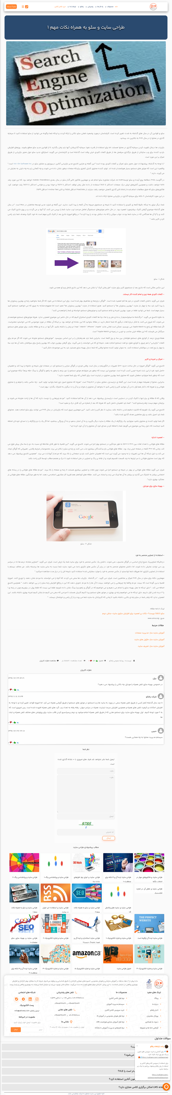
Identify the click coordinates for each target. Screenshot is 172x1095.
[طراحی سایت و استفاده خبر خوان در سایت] (55, 893)
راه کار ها (100, 7)
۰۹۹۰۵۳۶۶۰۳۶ (60, 1003)
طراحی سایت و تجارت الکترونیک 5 (87, 968)
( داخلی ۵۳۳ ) (55, 998)
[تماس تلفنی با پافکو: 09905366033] (26, 7)
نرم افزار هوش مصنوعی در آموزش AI (110, 1016)
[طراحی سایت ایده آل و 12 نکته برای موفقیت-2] (24, 953)
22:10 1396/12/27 (16, 731)
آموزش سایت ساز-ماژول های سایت (149, 639)
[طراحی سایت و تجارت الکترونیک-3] (55, 953)
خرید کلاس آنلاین (60, 7)
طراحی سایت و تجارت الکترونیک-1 (118, 938)
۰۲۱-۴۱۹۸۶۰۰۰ (74, 1015)
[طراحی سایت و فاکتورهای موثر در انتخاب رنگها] (149, 862)
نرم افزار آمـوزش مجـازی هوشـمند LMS (110, 1022)
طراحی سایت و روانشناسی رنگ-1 (56, 877)
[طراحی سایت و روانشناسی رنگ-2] (24, 862)
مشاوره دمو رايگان (11, 6)
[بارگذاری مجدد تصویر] (86, 823)
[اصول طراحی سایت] (118, 953)
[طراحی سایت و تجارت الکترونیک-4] (149, 953)
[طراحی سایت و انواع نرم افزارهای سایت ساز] (87, 862)
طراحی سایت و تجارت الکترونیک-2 (55, 938)
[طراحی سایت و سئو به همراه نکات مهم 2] (87, 893)
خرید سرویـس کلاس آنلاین (114, 1010)
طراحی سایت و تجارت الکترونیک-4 (149, 968)
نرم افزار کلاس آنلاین (116, 998)
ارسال (109, 838)
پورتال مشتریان (152, 1016)
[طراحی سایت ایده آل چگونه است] (149, 923)
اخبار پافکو (154, 1010)
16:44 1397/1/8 (15, 696)
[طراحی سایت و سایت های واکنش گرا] (118, 893)
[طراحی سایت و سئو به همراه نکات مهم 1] (86, 83)
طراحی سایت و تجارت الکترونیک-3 (55, 968)
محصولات (110, 7)
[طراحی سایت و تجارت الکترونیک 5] (87, 953)
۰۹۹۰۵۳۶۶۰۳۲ (74, 1003)
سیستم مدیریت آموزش (115, 1004)
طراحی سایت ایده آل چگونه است (150, 938)
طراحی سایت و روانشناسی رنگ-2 (24, 877)
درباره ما (155, 1004)
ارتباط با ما (73, 7)
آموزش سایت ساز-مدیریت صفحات (149, 633)
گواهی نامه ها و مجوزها (149, 1028)
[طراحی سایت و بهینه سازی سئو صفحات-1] (24, 923)
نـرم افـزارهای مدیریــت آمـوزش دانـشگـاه (109, 1028)
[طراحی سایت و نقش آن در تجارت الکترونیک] (149, 893)
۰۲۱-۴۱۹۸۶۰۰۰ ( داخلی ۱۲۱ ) (74, 998)
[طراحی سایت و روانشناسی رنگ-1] (55, 862)
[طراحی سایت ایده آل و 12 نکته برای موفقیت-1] (118, 862)
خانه (116, 7)
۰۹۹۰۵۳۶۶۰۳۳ (60, 1015)
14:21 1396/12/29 (16, 678)
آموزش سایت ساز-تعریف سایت (151, 646)
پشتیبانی (90, 7)
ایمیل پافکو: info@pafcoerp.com (26, 1010)
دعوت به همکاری (151, 1022)
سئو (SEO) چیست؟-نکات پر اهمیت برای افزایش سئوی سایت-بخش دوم (133, 613)
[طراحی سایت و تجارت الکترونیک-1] (118, 923)
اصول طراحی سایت (124, 968)
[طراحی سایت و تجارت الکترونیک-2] (55, 923)
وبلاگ (156, 998)
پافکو (82, 7)
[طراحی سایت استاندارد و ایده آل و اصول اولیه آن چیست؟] (87, 923)
